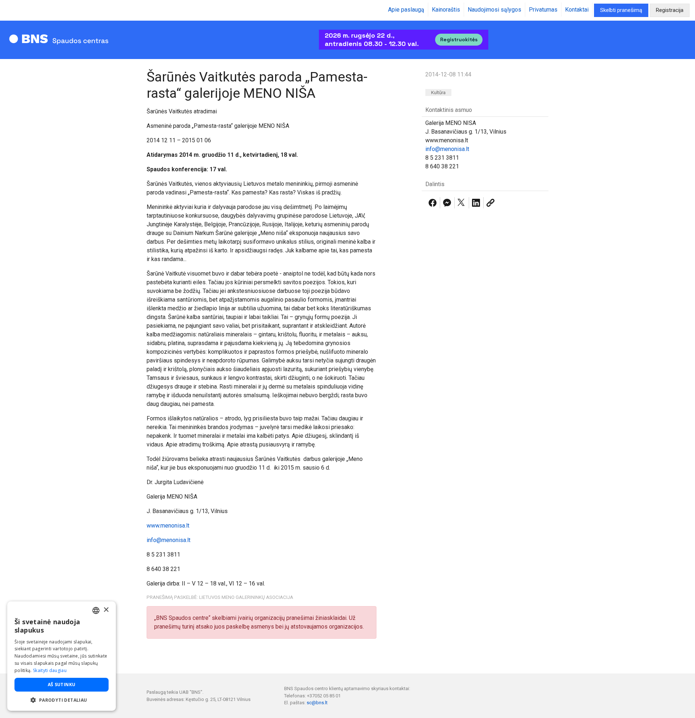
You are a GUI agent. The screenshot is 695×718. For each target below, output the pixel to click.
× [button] (106, 610)
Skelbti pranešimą (621, 10)
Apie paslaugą (406, 9)
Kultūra (438, 92)
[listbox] (96, 610)
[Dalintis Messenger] (447, 203)
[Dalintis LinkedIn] (476, 203)
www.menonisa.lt (168, 525)
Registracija (669, 10)
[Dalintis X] (461, 203)
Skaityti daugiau (50, 670)
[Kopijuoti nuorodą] (490, 203)
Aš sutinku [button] (62, 684)
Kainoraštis (446, 9)
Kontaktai (577, 9)
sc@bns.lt (317, 702)
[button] (61, 700)
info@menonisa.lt (168, 540)
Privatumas (543, 9)
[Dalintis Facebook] (432, 203)
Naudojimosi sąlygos (494, 9)
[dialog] (61, 656)
